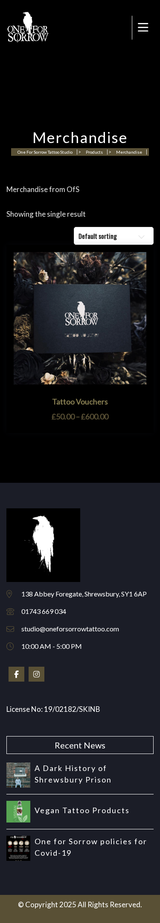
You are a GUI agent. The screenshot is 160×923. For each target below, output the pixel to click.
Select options (80, 380)
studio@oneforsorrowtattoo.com (70, 629)
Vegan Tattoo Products (82, 810)
